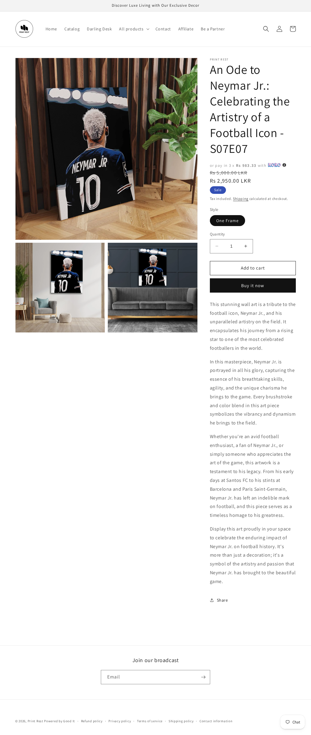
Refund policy (92, 721)
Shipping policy (181, 721)
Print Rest (35, 721)
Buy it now (252, 285)
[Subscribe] (203, 677)
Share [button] (222, 600)
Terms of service (149, 721)
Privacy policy (119, 721)
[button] (133, 28)
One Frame (227, 220)
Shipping (240, 198)
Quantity (217, 234)
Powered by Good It (59, 721)
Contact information (216, 721)
